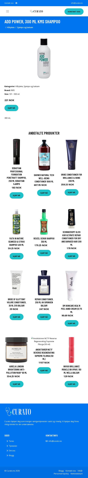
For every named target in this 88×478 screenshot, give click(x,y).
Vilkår (80, 471)
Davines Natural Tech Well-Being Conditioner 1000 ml (44, 178)
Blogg (11, 455)
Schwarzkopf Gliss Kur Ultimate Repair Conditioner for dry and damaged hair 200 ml (71, 238)
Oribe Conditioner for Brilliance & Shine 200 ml (71, 177)
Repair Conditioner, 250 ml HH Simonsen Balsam (44, 302)
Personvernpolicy (61, 473)
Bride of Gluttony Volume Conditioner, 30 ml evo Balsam (16, 302)
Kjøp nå (11, 108)
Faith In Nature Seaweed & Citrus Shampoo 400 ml (16, 241)
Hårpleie (11, 27)
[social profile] (16, 3)
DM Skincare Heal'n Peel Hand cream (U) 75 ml (71, 308)
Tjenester (13, 446)
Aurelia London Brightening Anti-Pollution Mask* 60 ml (16, 369)
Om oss (12, 450)
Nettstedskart (77, 473)
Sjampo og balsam (25, 27)
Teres (11, 441)
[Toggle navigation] (7, 11)
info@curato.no (77, 3)
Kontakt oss (74, 11)
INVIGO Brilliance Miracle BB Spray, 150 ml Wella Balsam (71, 369)
